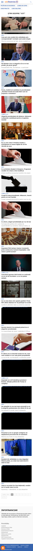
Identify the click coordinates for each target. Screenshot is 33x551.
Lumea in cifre (22, 6)
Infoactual (4, 532)
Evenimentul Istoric (7, 531)
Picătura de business (8, 6)
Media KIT (20, 547)
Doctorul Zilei (5, 529)
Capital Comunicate (7, 539)
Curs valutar (16, 8)
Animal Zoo (4, 535)
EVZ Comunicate (6, 537)
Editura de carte (6, 534)
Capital (3, 526)
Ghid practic (5, 8)
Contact (26, 547)
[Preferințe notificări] (3, 548)
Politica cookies (25, 545)
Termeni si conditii (11, 547)
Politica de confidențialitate (11, 545)
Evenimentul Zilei (6, 527)
